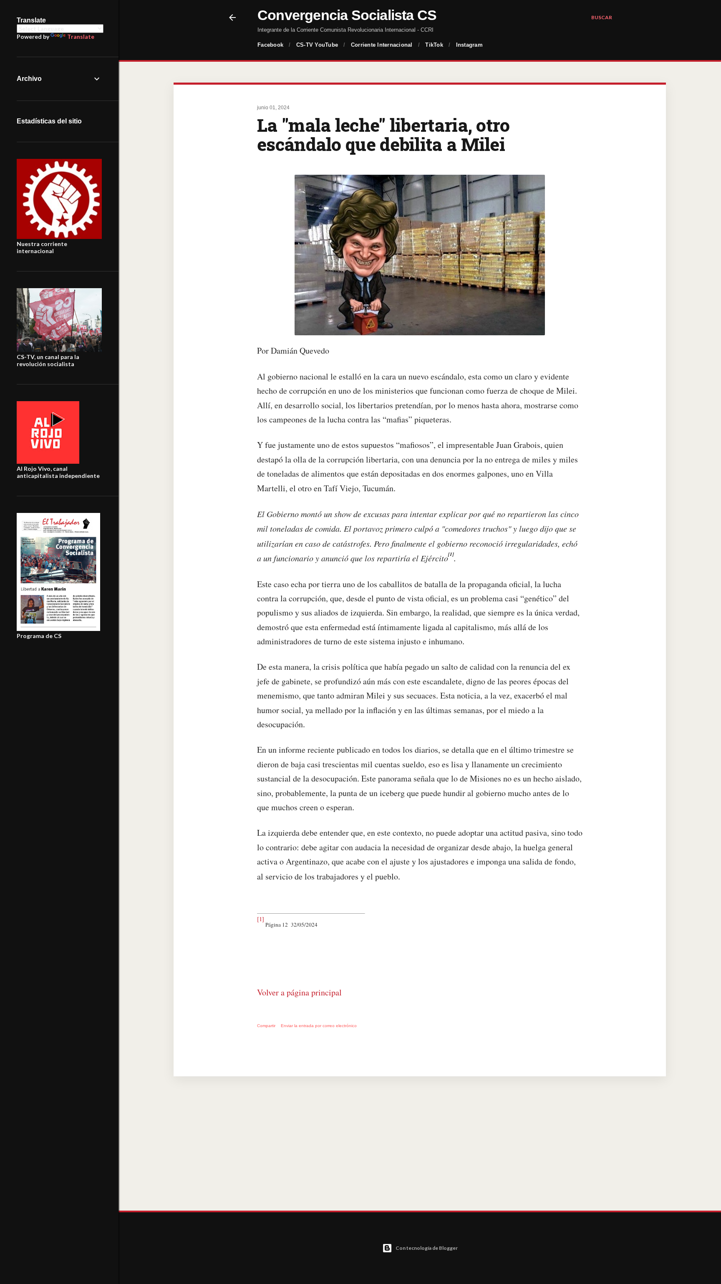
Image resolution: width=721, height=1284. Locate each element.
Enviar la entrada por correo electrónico (319, 1025)
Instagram (469, 45)
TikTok (434, 45)
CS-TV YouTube (317, 45)
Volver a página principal (299, 992)
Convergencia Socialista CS (346, 15)
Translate (80, 36)
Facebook (270, 45)
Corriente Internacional (382, 45)
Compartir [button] (266, 1025)
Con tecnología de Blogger (427, 1248)
